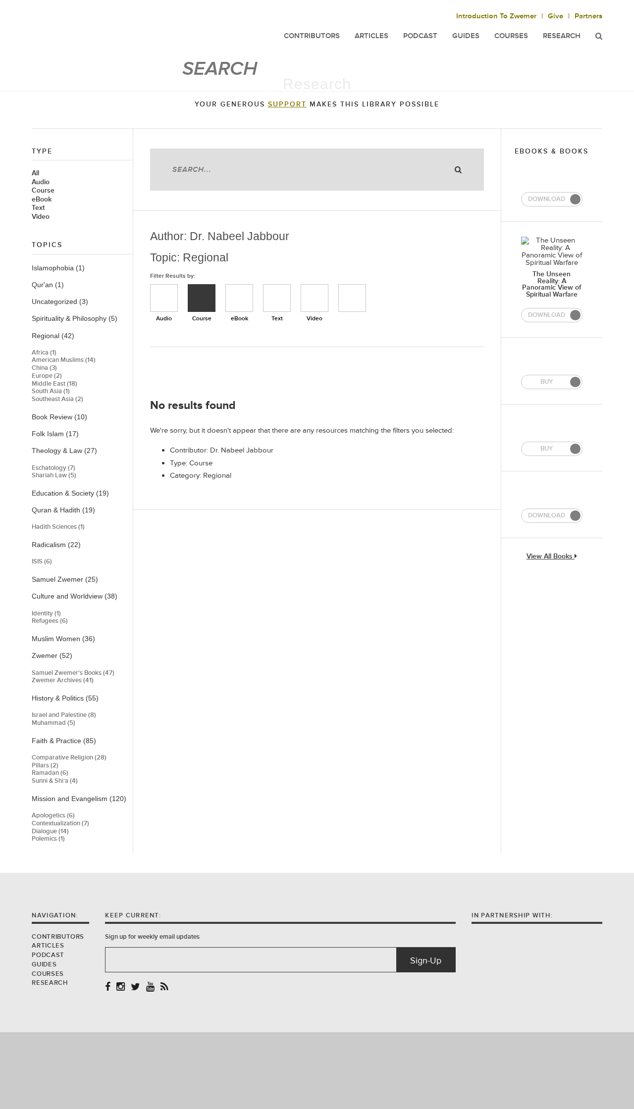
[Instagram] (120, 987)
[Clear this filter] (352, 298)
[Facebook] (107, 987)
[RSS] (164, 987)
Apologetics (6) (53, 815)
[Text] (277, 298)
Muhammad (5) (53, 723)
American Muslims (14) (64, 360)
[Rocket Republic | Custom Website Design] (317, 1070)
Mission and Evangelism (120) (79, 798)
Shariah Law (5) (54, 475)
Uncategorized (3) (60, 301)
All (35, 173)
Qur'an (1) (48, 284)
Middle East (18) (54, 384)
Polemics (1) (48, 839)
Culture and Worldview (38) (74, 596)
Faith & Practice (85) (64, 740)
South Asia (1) (51, 391)
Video (41, 217)
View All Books (551, 556)
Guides (44, 964)
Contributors (58, 937)
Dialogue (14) (50, 831)
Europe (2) (47, 376)
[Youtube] (150, 987)
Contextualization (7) (60, 823)
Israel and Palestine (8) (64, 715)
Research (562, 36)
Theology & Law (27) (64, 450)
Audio (41, 182)
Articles (48, 946)
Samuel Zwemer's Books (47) (73, 673)
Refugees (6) (50, 621)
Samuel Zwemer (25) (65, 579)
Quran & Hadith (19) (63, 509)
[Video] (314, 298)
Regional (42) (53, 335)
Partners (588, 16)
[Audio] (164, 298)
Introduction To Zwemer (496, 16)
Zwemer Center (110, 28)
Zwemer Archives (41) (63, 680)
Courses (511, 36)
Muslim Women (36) (63, 638)
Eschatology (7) (53, 468)
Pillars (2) (45, 765)
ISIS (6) (42, 561)
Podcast (48, 955)
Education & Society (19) (70, 493)
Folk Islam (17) (55, 433)
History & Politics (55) (65, 698)
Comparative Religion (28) (69, 757)
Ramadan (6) (50, 773)
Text (38, 208)
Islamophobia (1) (58, 267)
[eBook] (239, 298)
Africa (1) (44, 352)
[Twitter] (135, 987)
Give (555, 16)
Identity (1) (46, 613)
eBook (42, 199)
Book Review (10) (59, 416)
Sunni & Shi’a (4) (55, 781)
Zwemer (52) (52, 655)
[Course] (201, 298)
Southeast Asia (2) (57, 399)
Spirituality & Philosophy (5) (74, 318)
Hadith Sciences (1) (58, 527)
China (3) (44, 368)
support (287, 104)
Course (43, 191)
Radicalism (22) (56, 544)
